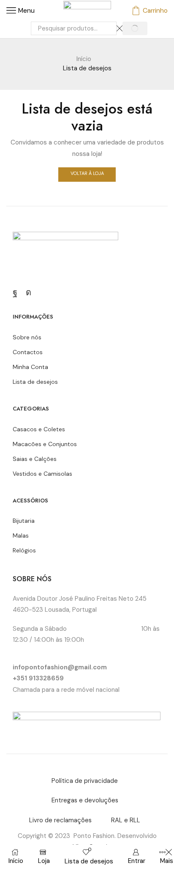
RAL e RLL (125, 820)
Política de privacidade (85, 781)
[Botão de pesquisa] (134, 28)
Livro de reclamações (60, 820)
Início (83, 59)
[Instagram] (28, 292)
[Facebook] (15, 292)
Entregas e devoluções (85, 800)
